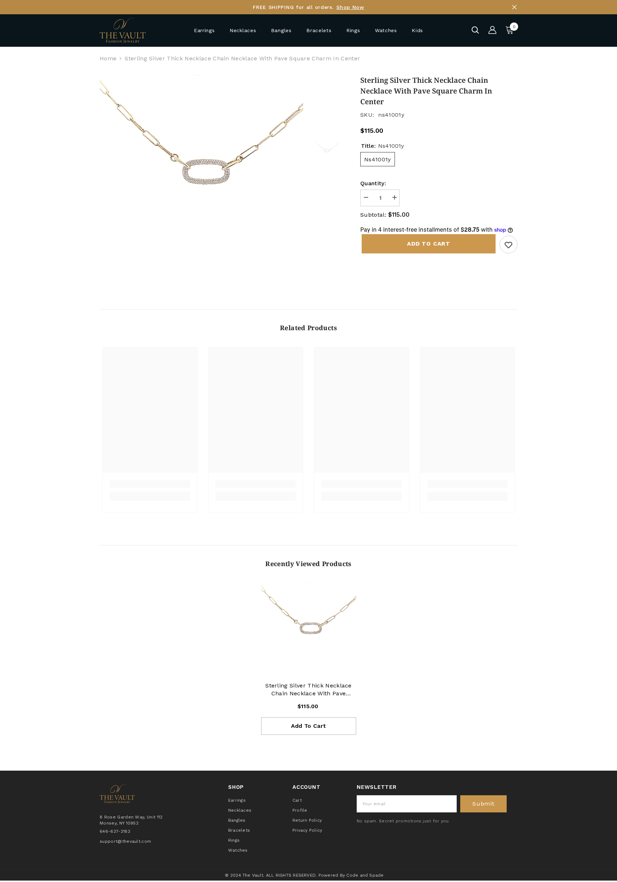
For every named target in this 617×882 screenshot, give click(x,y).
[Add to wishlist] (508, 244)
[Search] (475, 30)
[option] (202, 177)
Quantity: (373, 183)
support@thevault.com (125, 841)
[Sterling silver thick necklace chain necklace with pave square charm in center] (308, 630)
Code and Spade (364, 875)
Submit (483, 803)
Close (514, 7)
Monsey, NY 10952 (119, 823)
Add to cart (427, 243)
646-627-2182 (115, 831)
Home (108, 58)
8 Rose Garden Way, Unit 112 (131, 817)
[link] (150, 484)
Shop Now (350, 7)
